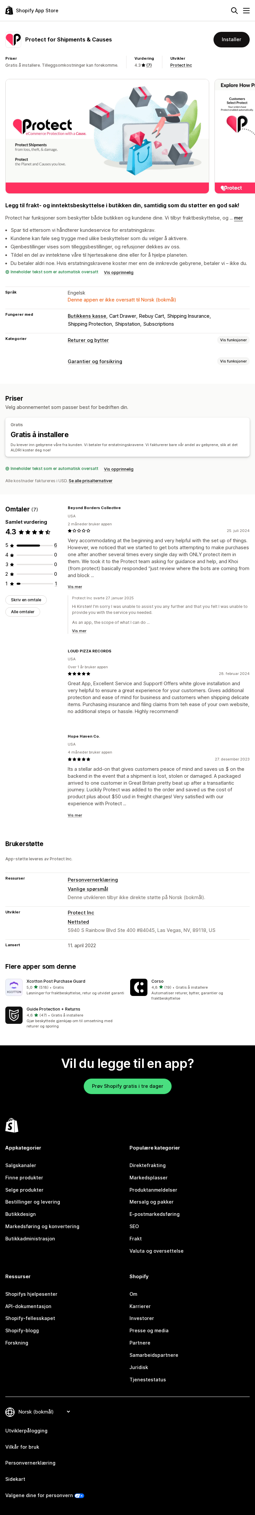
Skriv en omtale (26, 599)
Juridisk (138, 1367)
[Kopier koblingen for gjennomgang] (125, 507)
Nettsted (78, 922)
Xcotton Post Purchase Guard (56, 981)
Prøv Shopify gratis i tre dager (127, 1086)
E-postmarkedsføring (154, 1214)
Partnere (139, 1343)
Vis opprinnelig (118, 272)
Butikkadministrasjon (30, 1238)
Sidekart (15, 1479)
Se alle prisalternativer (91, 480)
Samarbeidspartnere (153, 1355)
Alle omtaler (23, 611)
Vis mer (75, 586)
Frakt (135, 1238)
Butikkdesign (20, 1214)
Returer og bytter (88, 340)
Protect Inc (181, 65)
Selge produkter (24, 1190)
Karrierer (140, 1306)
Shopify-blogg (22, 1330)
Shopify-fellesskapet (30, 1318)
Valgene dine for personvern (39, 1495)
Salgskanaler (20, 1165)
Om (133, 1294)
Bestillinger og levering (32, 1202)
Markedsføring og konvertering (42, 1226)
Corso (157, 981)
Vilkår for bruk (22, 1447)
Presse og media (149, 1330)
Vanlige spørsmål (88, 889)
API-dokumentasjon (28, 1306)
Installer (231, 39)
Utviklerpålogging (26, 1430)
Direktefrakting (147, 1165)
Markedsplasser (148, 1177)
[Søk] (234, 10)
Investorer (141, 1318)
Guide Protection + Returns (53, 1009)
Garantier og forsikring (95, 361)
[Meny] (246, 10)
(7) (149, 65)
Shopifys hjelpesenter (31, 1294)
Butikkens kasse (87, 316)
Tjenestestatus (147, 1379)
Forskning (16, 1343)
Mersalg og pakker (151, 1202)
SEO (134, 1226)
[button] (65, 987)
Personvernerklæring (93, 880)
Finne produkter (24, 1177)
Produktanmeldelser (153, 1190)
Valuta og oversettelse (156, 1251)
